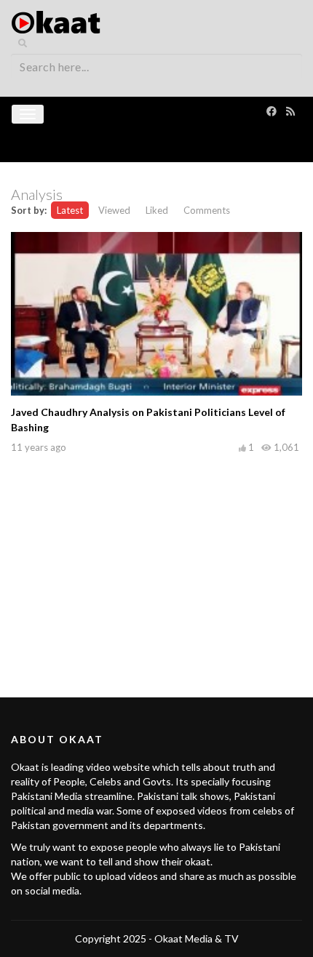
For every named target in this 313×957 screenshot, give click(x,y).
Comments (206, 210)
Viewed (114, 210)
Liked (157, 210)
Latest (70, 210)
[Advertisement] (156, 559)
